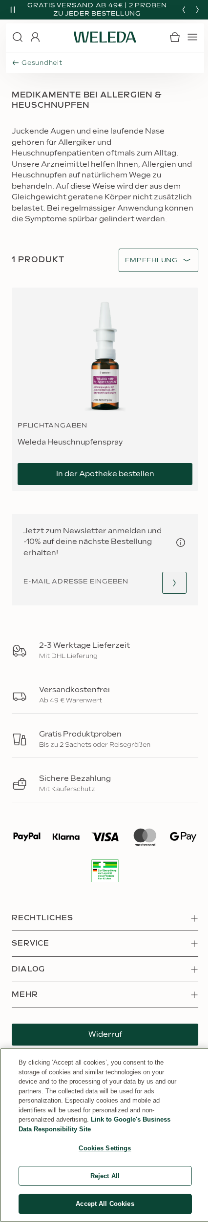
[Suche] (17, 37)
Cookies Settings (105, 1148)
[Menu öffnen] (192, 37)
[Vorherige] (184, 10)
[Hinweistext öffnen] (181, 542)
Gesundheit (42, 63)
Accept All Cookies (105, 1203)
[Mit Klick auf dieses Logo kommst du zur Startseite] (105, 37)
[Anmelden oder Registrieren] (35, 37)
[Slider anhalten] (13, 10)
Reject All (105, 1176)
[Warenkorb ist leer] (175, 37)
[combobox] (151, 260)
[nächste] (197, 10)
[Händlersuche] (174, 583)
